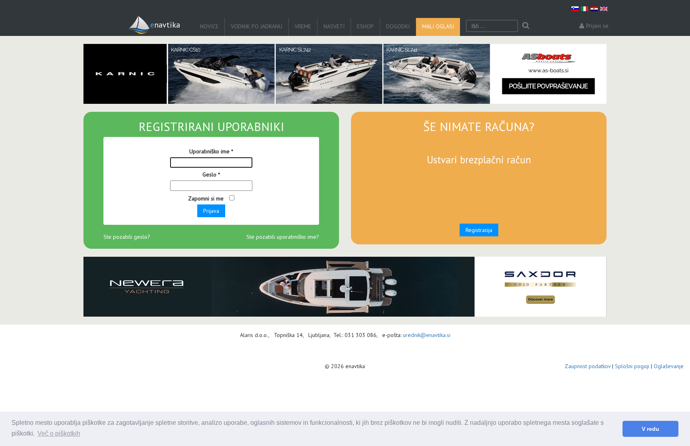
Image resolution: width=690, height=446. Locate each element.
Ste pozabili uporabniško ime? (282, 236)
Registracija (479, 230)
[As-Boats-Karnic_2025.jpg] (345, 74)
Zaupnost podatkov (588, 366)
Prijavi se (597, 26)
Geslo (211, 174)
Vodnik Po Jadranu (256, 26)
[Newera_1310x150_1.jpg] (345, 287)
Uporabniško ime (211, 151)
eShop (365, 26)
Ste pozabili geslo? (126, 236)
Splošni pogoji (632, 366)
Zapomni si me (206, 198)
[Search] (525, 26)
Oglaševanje (669, 366)
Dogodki (398, 26)
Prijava (211, 210)
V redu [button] (650, 429)
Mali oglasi (438, 26)
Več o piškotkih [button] (59, 433)
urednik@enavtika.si (426, 335)
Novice (209, 26)
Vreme (303, 26)
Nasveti (334, 26)
